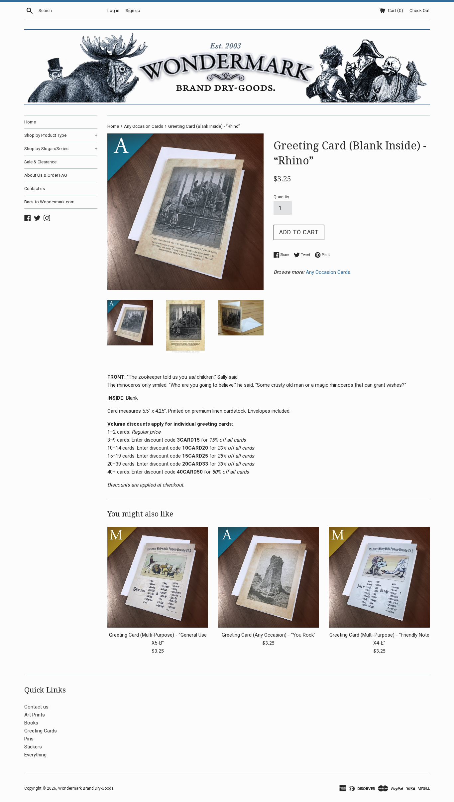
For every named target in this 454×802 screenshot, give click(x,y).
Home (30, 121)
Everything (35, 755)
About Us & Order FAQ (45, 175)
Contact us (34, 188)
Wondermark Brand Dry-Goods (86, 788)
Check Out (419, 10)
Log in (113, 10)
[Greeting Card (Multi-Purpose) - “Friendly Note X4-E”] (379, 577)
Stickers (33, 747)
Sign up (133, 10)
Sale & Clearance (40, 161)
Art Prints (34, 715)
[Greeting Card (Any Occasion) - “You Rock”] (268, 577)
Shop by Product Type (60, 135)
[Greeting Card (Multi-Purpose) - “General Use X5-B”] (157, 577)
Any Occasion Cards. (329, 272)
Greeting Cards (40, 731)
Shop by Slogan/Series (60, 148)
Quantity (281, 197)
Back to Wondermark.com (49, 201)
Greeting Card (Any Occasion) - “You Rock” (268, 635)
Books (31, 723)
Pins (29, 739)
